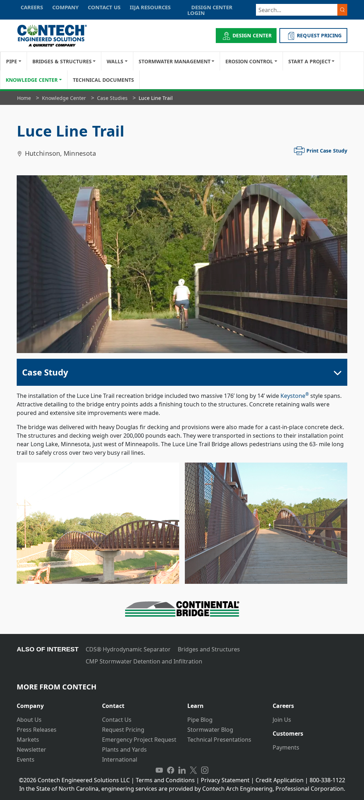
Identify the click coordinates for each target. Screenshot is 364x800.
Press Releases (37, 730)
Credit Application (280, 780)
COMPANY (65, 7)
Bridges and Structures (209, 649)
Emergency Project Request (139, 739)
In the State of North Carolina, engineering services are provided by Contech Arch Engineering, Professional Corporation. (182, 789)
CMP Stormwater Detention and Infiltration (144, 661)
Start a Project (309, 61)
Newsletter (31, 749)
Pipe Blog (200, 720)
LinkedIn (182, 770)
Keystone (294, 396)
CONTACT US (104, 7)
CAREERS (32, 7)
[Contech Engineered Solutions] (57, 36)
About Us (29, 720)
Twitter (193, 770)
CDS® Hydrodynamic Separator (128, 649)
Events (25, 759)
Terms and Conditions (165, 780)
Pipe (11, 61)
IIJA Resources (150, 7)
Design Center (252, 35)
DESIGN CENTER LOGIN (209, 10)
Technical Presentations (219, 739)
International (119, 759)
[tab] (54, 703)
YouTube (159, 770)
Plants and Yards (124, 749)
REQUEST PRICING (319, 35)
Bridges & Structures (62, 61)
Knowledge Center (32, 79)
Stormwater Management (174, 61)
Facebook (171, 770)
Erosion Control (249, 61)
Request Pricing (123, 730)
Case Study (45, 372)
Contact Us (117, 720)
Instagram (205, 770)
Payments (286, 747)
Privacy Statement (225, 780)
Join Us (282, 720)
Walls (115, 61)
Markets (28, 739)
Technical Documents (103, 79)
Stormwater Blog (210, 730)
